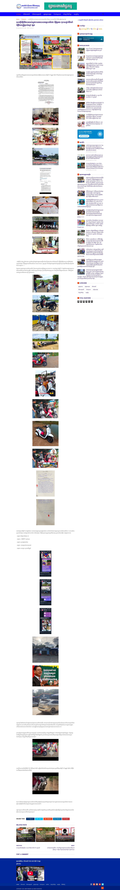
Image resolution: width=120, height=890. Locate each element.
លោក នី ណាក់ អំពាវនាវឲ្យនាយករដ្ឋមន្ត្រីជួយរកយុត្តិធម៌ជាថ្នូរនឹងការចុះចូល (94, 49)
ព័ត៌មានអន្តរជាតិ (36, 14)
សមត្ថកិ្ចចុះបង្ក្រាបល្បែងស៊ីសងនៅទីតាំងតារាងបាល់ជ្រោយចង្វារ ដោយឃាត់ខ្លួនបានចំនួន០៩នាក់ (94, 73)
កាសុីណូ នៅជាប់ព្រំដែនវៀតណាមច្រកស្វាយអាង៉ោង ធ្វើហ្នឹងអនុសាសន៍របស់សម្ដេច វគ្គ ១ (94, 89)
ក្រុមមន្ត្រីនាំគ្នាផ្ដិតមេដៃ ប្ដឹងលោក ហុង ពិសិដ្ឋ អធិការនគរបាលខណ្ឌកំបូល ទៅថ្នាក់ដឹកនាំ (94, 124)
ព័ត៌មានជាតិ (26, 14)
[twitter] (103, 884)
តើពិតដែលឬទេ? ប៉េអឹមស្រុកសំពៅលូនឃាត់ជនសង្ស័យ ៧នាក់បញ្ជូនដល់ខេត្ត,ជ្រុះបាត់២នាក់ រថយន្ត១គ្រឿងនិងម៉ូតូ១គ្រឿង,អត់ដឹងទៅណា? (94, 194)
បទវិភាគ (47, 884)
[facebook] (91, 884)
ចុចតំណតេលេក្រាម (84, 136)
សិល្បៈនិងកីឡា (67, 14)
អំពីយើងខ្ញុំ (63, 884)
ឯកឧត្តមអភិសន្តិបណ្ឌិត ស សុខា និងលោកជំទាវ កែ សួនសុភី (94, 96)
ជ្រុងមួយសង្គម (47, 14)
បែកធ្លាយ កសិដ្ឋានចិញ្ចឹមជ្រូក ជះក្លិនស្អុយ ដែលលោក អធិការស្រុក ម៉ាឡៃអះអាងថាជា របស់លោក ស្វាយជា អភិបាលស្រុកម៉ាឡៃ (94, 233)
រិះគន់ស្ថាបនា (57, 14)
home (17, 884)
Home (18, 14)
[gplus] (94, 884)
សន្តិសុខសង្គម (95, 289)
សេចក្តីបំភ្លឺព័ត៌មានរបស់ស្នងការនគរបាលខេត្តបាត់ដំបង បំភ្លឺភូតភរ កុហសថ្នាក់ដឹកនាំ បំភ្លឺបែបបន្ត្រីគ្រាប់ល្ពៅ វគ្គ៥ (94, 116)
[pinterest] (100, 884)
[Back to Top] (102, 888)
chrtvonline (28, 889)
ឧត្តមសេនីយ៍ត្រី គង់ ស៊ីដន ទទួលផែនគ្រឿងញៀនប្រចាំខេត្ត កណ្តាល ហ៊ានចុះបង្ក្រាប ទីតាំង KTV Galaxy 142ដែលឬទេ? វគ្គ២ (94, 66)
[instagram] (97, 884)
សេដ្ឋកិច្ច (76, 14)
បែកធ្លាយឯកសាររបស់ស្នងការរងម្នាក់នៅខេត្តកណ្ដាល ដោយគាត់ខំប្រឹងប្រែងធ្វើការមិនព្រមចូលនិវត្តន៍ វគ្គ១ (94, 57)
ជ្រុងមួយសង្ (80, 286)
